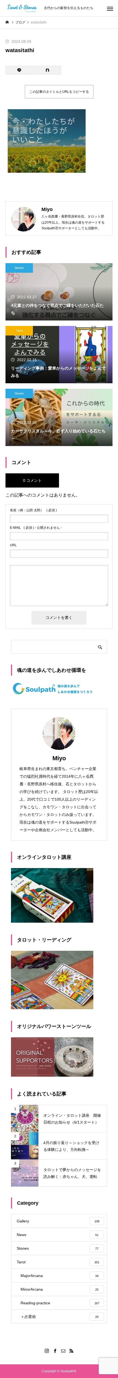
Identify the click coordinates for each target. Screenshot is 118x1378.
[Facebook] (55, 1350)
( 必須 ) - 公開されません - (36, 527)
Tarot (19, 330)
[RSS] (71, 1350)
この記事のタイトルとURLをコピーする (59, 92)
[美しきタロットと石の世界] (21, 8)
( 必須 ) (33, 510)
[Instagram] (46, 1350)
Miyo (59, 758)
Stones (19, 267)
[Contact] (63, 1350)
